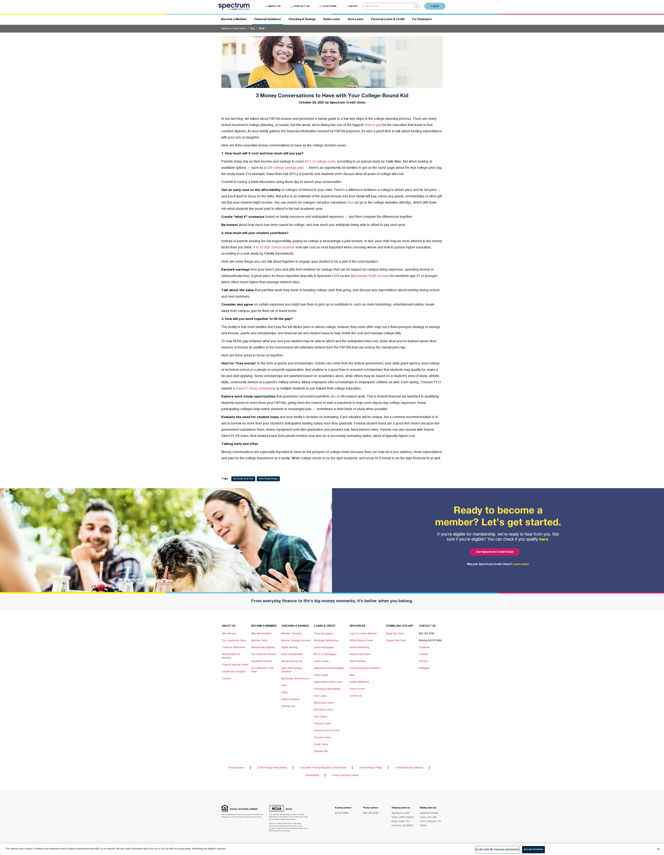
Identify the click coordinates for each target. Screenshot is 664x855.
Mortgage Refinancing (326, 640)
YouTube (423, 661)
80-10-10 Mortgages (325, 654)
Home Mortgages (323, 633)
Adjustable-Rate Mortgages (329, 668)
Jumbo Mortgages (324, 647)
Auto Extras (320, 716)
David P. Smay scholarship (256, 388)
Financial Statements (233, 647)
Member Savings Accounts (295, 640)
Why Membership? (261, 633)
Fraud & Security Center (235, 665)
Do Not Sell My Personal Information (497, 849)
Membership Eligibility (263, 647)
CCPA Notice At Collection (409, 768)
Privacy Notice (236, 768)
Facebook (424, 647)
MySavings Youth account (370, 276)
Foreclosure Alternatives (327, 689)
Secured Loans (322, 737)
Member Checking (291, 633)
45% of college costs (320, 161)
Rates (353, 6)
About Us (274, 6)
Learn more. (521, 564)
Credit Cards (321, 744)
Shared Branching (359, 647)
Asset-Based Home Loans (328, 682)
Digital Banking (289, 647)
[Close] (658, 849)
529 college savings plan (285, 167)
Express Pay (321, 751)
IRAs (284, 685)
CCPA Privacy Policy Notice (272, 768)
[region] (332, 849)
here (350, 202)
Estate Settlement (359, 682)
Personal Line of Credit (326, 730)
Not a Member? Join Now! (262, 670)
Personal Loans (322, 723)
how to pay (373, 125)
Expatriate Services (261, 661)
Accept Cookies (533, 849)
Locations (329, 6)
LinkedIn (423, 654)
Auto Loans (320, 696)
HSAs (284, 692)
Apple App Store (395, 633)
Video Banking (357, 661)
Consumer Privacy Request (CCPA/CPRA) (323, 768)
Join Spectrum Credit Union (495, 552)
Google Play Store (396, 640)
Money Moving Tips (292, 661)
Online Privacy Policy (370, 768)
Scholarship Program (233, 671)
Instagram (424, 668)
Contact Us (301, 6)
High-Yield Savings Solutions (291, 670)
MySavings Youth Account (295, 678)
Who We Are (229, 633)
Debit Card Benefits (292, 654)
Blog (252, 28)
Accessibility (312, 775)
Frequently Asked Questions (365, 668)
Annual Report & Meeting (231, 656)
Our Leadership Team (234, 640)
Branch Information (360, 654)
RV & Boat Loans (323, 710)
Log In (435, 6)
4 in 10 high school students (274, 247)
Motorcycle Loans (323, 703)
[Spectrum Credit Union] (235, 7)
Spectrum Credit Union (233, 28)
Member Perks (259, 640)
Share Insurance (290, 699)
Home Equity (321, 675)
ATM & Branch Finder (361, 640)
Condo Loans (321, 661)
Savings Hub (288, 706)
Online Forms (357, 689)
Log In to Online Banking (363, 633)
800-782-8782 (371, 813)
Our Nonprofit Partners (263, 654)
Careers (226, 678)
